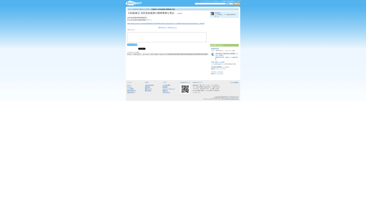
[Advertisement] (224, 32)
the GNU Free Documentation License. (230, 98)
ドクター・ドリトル (217, 71)
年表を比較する (231, 1)
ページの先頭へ (234, 82)
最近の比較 (148, 90)
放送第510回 (215, 48)
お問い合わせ (166, 92)
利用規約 (165, 87)
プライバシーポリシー (169, 88)
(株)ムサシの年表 (144, 9)
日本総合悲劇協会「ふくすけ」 (220, 67)
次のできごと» (172, 27)
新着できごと (148, 88)
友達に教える (131, 92)
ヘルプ (238, 1)
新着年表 (147, 87)
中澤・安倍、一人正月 (217, 62)
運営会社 (165, 90)
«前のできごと (162, 27)
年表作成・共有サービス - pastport (134, 3)
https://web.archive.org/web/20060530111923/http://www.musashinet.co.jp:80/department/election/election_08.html (165, 23)
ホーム (130, 9)
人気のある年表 (149, 85)
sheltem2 (135, 9)
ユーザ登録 (223, 1)
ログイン (216, 1)
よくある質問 (166, 85)
